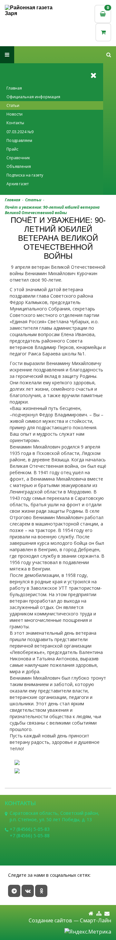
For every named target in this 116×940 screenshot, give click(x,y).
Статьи (12, 105)
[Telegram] (14, 891)
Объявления (18, 166)
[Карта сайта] (99, 913)
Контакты (15, 123)
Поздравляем (19, 140)
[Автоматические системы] (31, 10)
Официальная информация (33, 97)
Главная (14, 88)
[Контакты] (107, 913)
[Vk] (28, 891)
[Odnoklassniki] (41, 891)
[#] (109, 54)
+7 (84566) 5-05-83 (30, 829)
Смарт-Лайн (95, 920)
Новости (14, 114)
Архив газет (17, 184)
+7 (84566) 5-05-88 (30, 835)
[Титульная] (91, 913)
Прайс (12, 149)
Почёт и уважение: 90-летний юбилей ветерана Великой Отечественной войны (52, 210)
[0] (103, 32)
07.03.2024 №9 (20, 132)
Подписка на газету (24, 175)
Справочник (18, 158)
